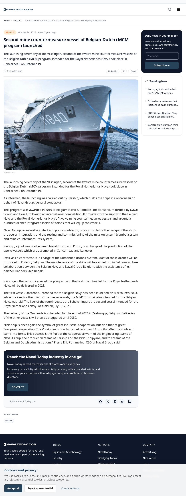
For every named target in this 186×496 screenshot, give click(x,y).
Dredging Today (107, 458)
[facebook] (100, 402)
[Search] (170, 9)
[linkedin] (115, 402)
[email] (122, 402)
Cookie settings (70, 488)
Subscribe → (162, 65)
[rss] (129, 402)
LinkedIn (112, 71)
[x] (108, 402)
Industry (57, 458)
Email (133, 71)
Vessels (17, 20)
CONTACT (18, 387)
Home (7, 20)
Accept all (13, 488)
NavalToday (105, 452)
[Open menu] (178, 9)
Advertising (149, 452)
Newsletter (149, 458)
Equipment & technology (67, 452)
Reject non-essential (40, 488)
